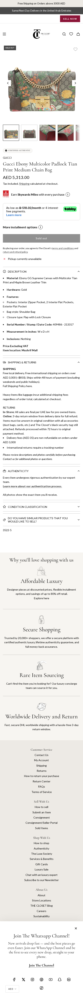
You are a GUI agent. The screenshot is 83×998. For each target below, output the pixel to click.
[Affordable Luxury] (41, 588)
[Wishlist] (71, 34)
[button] (8, 83)
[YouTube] (50, 979)
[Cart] (78, 34)
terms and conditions (63, 248)
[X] (23, 979)
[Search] (64, 34)
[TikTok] (41, 988)
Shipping (24, 183)
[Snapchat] (59, 979)
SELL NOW (70, 18)
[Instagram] (32, 979)
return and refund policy (15, 251)
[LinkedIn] (68, 979)
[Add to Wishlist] (75, 49)
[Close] (76, 928)
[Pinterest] (41, 979)
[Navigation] (4, 34)
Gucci (7, 157)
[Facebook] (14, 979)
